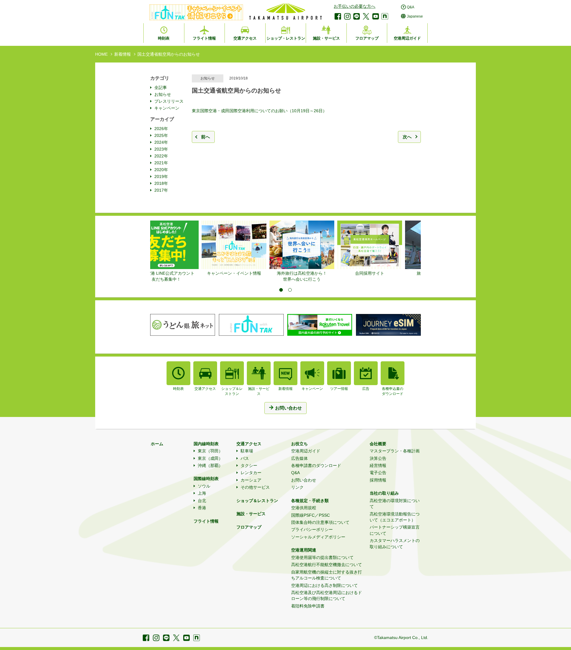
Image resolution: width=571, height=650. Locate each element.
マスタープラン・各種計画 (395, 451)
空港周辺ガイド (305, 451)
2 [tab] (290, 290)
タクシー (249, 465)
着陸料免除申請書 (307, 606)
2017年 (161, 190)
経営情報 (378, 465)
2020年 (161, 169)
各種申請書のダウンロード (316, 465)
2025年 (161, 135)
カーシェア (251, 480)
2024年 (161, 142)
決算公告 (378, 458)
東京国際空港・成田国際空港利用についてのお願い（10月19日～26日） (259, 110)
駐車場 (247, 451)
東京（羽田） (210, 451)
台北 (202, 500)
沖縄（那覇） (210, 465)
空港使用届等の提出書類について (322, 557)
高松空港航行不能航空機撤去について (326, 564)
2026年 (161, 128)
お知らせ (162, 94)
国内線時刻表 (206, 443)
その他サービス (255, 487)
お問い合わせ (303, 480)
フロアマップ (248, 527)
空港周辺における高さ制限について (324, 585)
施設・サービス (251, 513)
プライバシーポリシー (312, 529)
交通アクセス (248, 443)
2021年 (161, 162)
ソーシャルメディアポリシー (318, 537)
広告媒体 (299, 458)
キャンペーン (166, 108)
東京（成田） (210, 458)
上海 (202, 493)
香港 (202, 507)
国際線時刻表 (206, 478)
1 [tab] (281, 290)
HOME (101, 54)
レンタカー (251, 472)
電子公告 (378, 472)
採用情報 (378, 480)
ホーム (157, 443)
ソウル (204, 486)
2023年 (161, 149)
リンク (297, 487)
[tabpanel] (184, 248)
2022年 (161, 156)
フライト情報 (206, 521)
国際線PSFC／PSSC (310, 515)
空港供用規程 (303, 507)
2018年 (161, 183)
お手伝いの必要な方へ (354, 6)
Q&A (295, 472)
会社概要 (378, 443)
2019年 (161, 176)
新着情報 (122, 54)
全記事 (160, 87)
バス (245, 458)
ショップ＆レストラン (257, 500)
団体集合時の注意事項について (320, 522)
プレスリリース (168, 101)
